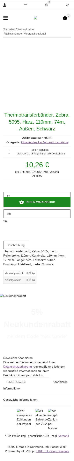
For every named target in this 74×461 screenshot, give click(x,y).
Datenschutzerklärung (17, 366)
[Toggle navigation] (5, 17)
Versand (54, 172)
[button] (25, 5)
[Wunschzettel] (67, 5)
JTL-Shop (28, 451)
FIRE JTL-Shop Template (52, 451)
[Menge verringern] (6, 187)
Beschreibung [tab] (16, 245)
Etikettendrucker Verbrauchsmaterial (44, 142)
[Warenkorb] (64, 17)
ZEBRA (37, 176)
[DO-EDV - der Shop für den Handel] (35, 17)
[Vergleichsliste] (46, 5)
